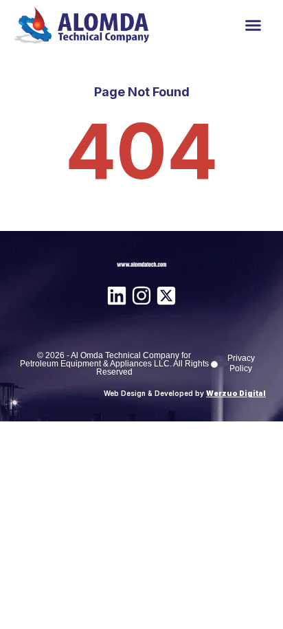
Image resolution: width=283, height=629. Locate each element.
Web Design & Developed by (185, 393)
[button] (253, 25)
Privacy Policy (241, 363)
